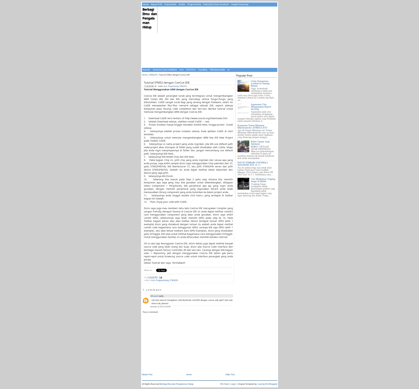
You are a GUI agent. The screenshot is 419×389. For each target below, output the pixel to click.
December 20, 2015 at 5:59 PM (160, 307)
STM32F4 (191, 70)
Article (182, 4)
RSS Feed (224, 384)
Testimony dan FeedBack (165, 70)
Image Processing (239, 4)
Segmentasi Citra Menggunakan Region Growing (261, 106)
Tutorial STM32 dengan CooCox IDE (167, 82)
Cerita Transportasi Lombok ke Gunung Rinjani (260, 83)
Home (146, 4)
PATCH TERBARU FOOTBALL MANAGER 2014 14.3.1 (252, 163)
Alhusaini (154, 296)
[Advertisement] (217, 29)
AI (229, 70)
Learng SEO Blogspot (267, 384)
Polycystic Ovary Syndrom (216, 4)
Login (233, 384)
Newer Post (147, 374)
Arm (181, 70)
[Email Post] (160, 277)
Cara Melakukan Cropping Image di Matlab (263, 180)
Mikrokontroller (217, 70)
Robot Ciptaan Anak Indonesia (260, 142)
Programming (194, 4)
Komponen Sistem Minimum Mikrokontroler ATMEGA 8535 (252, 126)
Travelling (202, 70)
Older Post (230, 374)
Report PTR (156, 4)
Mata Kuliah (170, 4)
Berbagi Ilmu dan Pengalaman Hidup (149, 18)
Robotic (146, 70)
